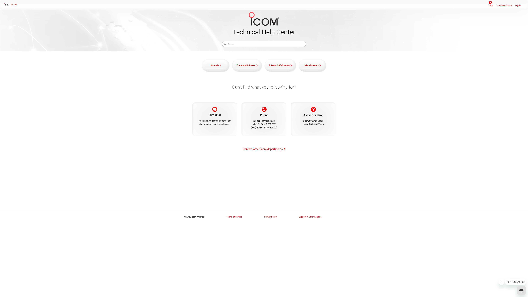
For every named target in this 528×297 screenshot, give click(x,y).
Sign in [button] (518, 6)
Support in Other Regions (310, 217)
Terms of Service (234, 217)
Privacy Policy (270, 217)
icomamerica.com (504, 6)
